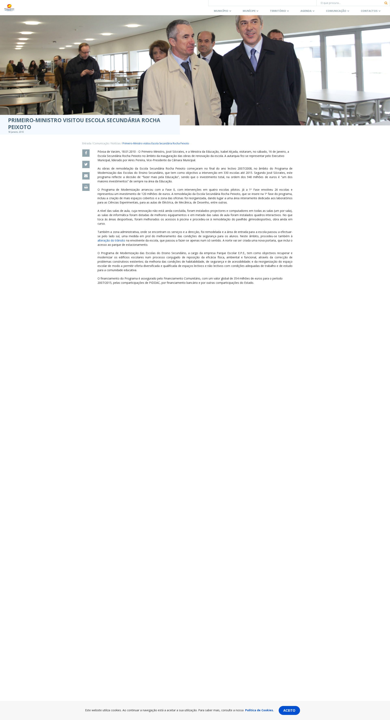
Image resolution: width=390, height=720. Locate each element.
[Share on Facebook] (86, 153)
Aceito (289, 710)
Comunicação (336, 11)
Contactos (369, 11)
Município (221, 11)
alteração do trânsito (111, 240)
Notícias (115, 143)
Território (278, 11)
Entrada (86, 143)
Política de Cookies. (259, 710)
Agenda (306, 11)
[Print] (86, 187)
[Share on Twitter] (86, 164)
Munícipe (249, 11)
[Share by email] (86, 175)
